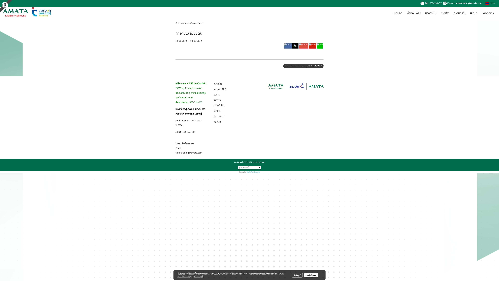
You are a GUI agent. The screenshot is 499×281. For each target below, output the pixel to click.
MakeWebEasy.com (253, 172)
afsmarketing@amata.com (469, 3)
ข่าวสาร (445, 13)
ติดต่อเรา (488, 13)
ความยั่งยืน (460, 13)
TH (491, 3)
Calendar (179, 23)
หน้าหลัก (397, 13)
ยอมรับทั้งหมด (311, 275)
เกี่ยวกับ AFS (413, 13)
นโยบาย (474, 13)
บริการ (429, 13)
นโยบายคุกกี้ (198, 276)
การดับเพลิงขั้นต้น (195, 23)
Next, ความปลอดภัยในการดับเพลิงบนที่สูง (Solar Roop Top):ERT (303, 66)
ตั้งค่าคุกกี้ (297, 275)
